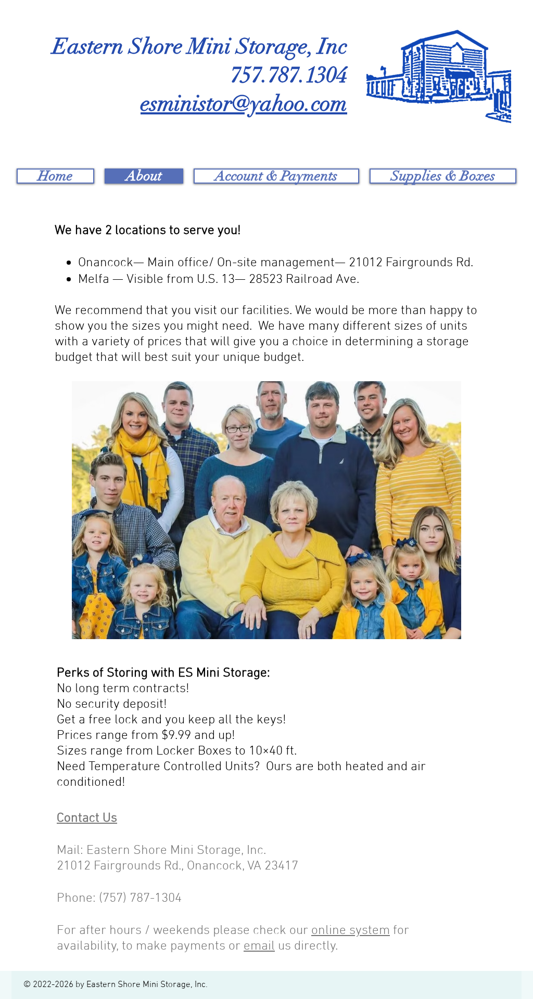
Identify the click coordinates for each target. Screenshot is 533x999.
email (259, 946)
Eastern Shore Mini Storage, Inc (200, 46)
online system (350, 931)
